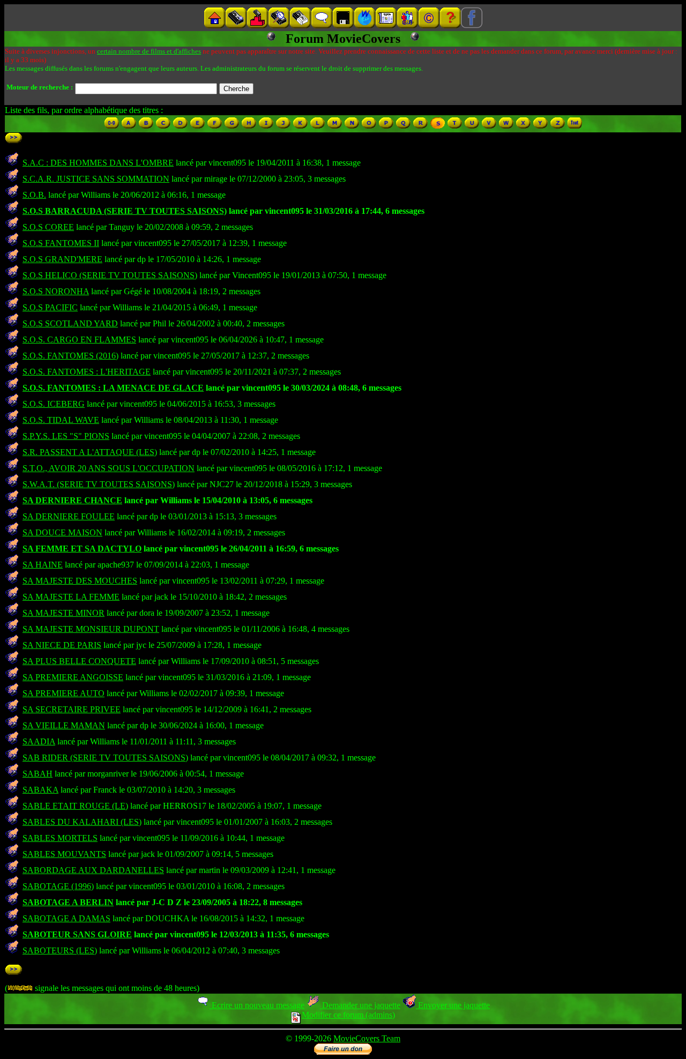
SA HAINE (43, 564)
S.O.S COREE (48, 227)
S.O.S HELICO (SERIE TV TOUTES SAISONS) (110, 275)
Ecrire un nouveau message (257, 1005)
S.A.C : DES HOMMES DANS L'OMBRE (98, 162)
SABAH (38, 773)
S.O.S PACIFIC (50, 307)
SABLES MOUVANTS (64, 854)
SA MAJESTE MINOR (64, 612)
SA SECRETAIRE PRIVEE (72, 709)
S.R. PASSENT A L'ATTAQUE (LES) (90, 452)
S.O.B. (34, 194)
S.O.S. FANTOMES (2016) (70, 355)
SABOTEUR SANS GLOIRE (77, 934)
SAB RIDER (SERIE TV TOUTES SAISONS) (105, 757)
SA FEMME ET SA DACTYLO (82, 548)
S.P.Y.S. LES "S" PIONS (66, 436)
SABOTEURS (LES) (60, 950)
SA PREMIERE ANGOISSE (73, 677)
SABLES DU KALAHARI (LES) (82, 821)
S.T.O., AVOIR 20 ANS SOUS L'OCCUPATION (109, 468)
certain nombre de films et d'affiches (149, 51)
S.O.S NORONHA (56, 291)
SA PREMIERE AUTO (64, 693)
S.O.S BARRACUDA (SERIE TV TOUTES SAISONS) (125, 210)
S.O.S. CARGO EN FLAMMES (79, 339)
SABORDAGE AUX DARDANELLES (93, 870)
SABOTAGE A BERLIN (68, 902)
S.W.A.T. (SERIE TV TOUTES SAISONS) (99, 484)
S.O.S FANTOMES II (61, 243)
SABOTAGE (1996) (58, 886)
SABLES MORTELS (60, 837)
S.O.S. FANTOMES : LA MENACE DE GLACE (113, 387)
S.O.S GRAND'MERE (62, 259)
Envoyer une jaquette (453, 1005)
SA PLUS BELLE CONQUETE (79, 661)
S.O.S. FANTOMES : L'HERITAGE (87, 371)
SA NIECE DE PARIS (62, 645)
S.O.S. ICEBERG (54, 403)
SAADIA (39, 741)
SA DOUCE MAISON (62, 532)
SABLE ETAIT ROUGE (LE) (75, 805)
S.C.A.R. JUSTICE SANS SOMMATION (96, 178)
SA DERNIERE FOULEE (69, 516)
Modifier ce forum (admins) (348, 1014)
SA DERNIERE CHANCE (72, 500)
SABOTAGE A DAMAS (66, 918)
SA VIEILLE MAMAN (64, 725)
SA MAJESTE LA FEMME (71, 596)
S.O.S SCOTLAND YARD (70, 323)
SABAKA (40, 789)
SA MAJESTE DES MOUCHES (80, 580)
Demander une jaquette (360, 1005)
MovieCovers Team (366, 1038)
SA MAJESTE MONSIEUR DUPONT (91, 628)
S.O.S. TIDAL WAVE (61, 419)
